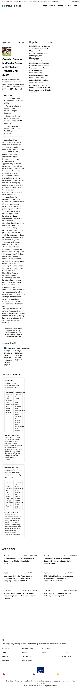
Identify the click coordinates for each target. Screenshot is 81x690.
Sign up (77, 1)
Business (7, 590)
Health (24, 652)
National (5, 648)
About (64, 648)
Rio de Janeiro (27, 660)
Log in (72, 1)
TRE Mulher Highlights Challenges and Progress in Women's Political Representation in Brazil (32, 1)
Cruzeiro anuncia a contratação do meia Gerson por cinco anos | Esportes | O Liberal (8, 356)
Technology (26, 656)
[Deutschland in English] (16, 674)
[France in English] (43, 674)
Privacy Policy (67, 656)
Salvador (45, 652)
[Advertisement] (40, 23)
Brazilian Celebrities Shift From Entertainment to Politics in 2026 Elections (39, 77)
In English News (32, 686)
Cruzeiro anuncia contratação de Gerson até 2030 (19, 353)
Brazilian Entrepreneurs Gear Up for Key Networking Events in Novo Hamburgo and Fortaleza (20, 595)
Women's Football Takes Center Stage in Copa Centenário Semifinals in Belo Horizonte (19, 561)
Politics (6, 573)
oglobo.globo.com (23, 348)
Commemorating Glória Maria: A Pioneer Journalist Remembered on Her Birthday (40, 87)
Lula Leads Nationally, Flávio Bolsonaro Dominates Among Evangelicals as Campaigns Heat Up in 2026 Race (18, 578)
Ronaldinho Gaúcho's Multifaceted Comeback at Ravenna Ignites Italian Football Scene (57, 561)
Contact (65, 652)
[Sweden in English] (67, 674)
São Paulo (46, 648)
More (75, 6)
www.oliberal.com (8, 54)
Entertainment (27, 648)
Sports (6, 555)
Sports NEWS (7, 43)
